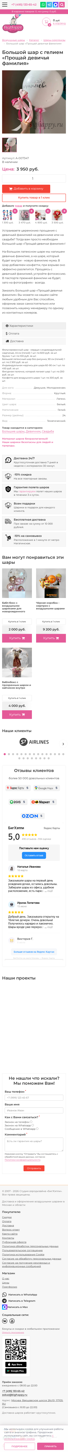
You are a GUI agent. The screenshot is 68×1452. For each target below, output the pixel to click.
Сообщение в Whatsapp (20, 1128)
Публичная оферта (14, 1242)
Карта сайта (9, 1233)
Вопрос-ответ (11, 1229)
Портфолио (9, 1286)
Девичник (33, 431)
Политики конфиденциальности (22, 1159)
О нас (5, 1278)
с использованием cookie (29, 1437)
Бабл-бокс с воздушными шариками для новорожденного (13, 607)
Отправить (34, 1168)
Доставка (17, 341)
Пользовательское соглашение (22, 1250)
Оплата (14, 333)
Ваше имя (12, 1104)
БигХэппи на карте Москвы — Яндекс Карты (34, 958)
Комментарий (16, 1134)
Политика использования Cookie (23, 1254)
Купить (15, 638)
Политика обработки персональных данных (30, 1246)
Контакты (8, 1237)
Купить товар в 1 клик (34, 197)
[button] (5, 754)
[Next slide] (63, 744)
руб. (34, 11)
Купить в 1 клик (17, 621)
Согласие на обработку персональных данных (31, 1258)
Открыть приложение (13, 1332)
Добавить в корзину (28, 188)
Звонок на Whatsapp (18, 1125)
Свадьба (48, 431)
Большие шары (13, 431)
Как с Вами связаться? (22, 1117)
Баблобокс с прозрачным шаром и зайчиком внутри (16, 685)
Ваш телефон (15, 1091)
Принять (50, 1446)
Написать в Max (17, 1307)
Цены (5, 1282)
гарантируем (27, 491)
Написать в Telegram (21, 1300)
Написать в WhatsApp (22, 1294)
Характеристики (21, 325)
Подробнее (20, 1446)
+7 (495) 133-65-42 (23, 4)
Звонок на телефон (17, 1122)
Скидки (7, 1217)
